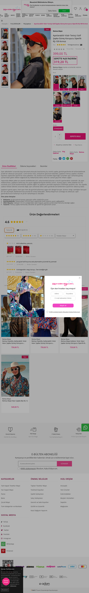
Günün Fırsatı (6, 582)
